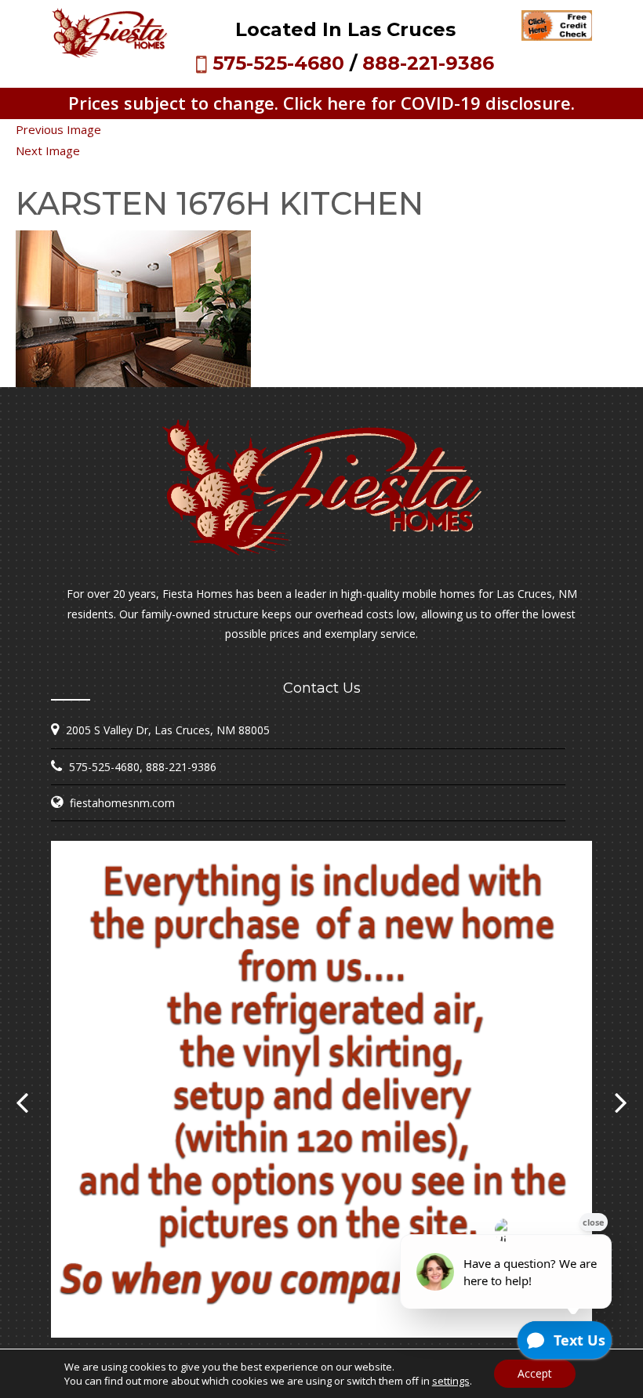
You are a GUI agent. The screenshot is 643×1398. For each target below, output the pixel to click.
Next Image (48, 150)
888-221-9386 (428, 63)
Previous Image (58, 129)
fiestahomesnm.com (122, 802)
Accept (535, 1373)
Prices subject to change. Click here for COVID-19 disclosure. (321, 102)
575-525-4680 (278, 63)
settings (451, 1381)
